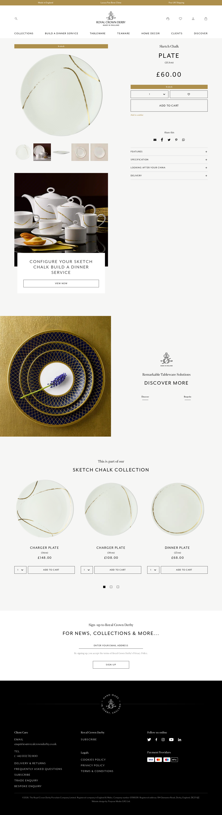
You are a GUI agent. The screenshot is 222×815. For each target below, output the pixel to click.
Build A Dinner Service (61, 33)
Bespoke (187, 396)
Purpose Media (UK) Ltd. (119, 801)
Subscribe (22, 774)
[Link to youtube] (171, 739)
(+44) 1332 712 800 (26, 756)
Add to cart (169, 105)
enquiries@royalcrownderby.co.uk (35, 744)
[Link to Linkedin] (179, 739)
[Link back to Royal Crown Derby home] (111, 18)
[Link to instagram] (163, 739)
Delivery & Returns (30, 763)
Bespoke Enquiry (28, 786)
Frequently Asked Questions (38, 769)
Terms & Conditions (97, 771)
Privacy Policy (93, 765)
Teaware (123, 33)
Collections (24, 33)
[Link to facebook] (156, 739)
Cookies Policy (93, 759)
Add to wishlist (137, 115)
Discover (201, 33)
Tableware (98, 33)
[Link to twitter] (149, 739)
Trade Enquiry (26, 780)
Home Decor (151, 33)
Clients (177, 33)
